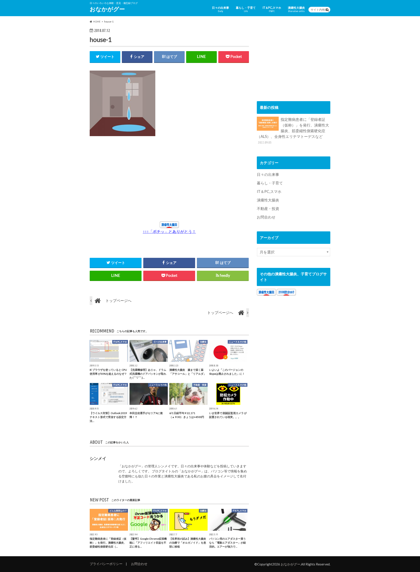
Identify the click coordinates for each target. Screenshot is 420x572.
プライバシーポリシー (106, 564)
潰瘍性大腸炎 (296, 9)
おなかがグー (107, 8)
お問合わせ (266, 217)
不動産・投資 (268, 208)
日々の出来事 (220, 9)
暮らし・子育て (246, 9)
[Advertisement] (130, 180)
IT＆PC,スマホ (271, 9)
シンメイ (98, 458)
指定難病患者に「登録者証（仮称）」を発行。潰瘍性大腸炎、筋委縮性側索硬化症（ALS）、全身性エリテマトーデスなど (293, 130)
